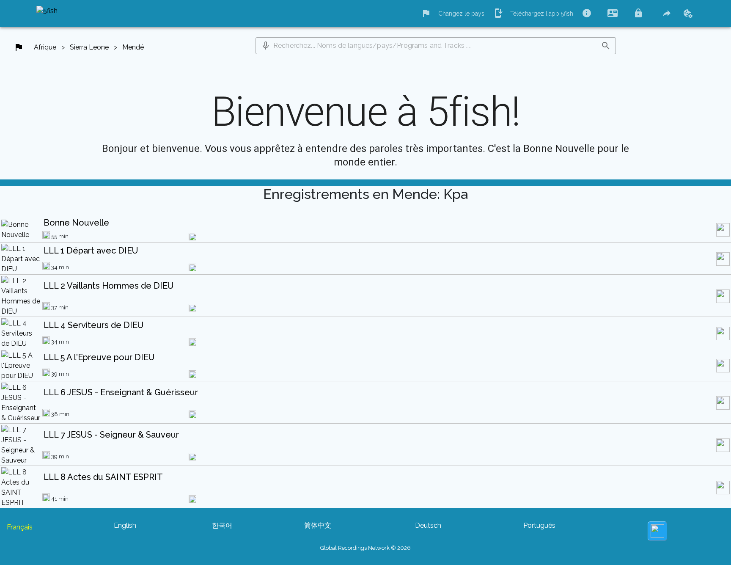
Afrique (45, 47)
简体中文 (317, 525)
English (125, 525)
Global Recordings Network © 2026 (365, 548)
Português (539, 525)
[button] (266, 46)
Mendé (133, 47)
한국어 (222, 525)
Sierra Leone (89, 47)
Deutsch (428, 525)
